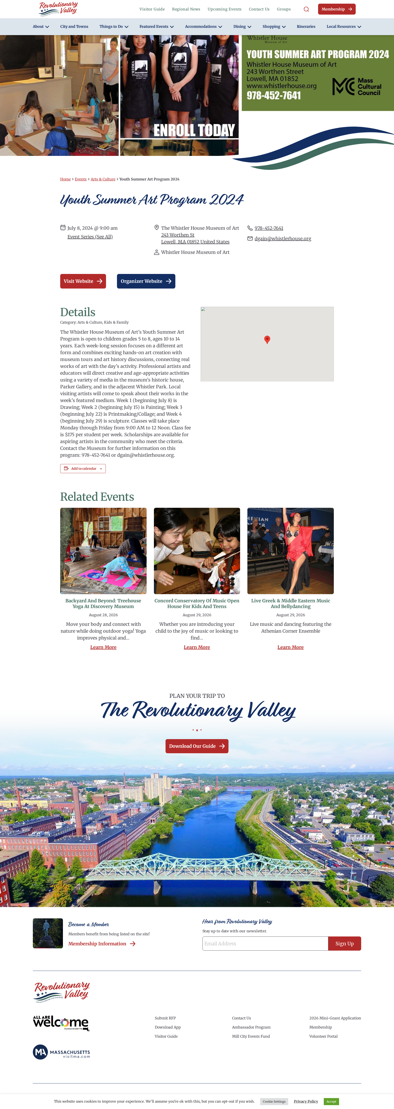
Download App (168, 1027)
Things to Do (111, 26)
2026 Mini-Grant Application (335, 1018)
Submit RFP (165, 1018)
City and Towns (74, 26)
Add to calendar (83, 469)
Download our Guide (192, 746)
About (38, 26)
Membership (333, 9)
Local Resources (341, 26)
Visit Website (78, 281)
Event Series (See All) (90, 237)
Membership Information (97, 944)
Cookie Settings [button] (274, 1102)
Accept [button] (331, 1102)
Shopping (271, 26)
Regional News (186, 9)
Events (81, 179)
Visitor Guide (152, 9)
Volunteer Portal (323, 1036)
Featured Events (154, 26)
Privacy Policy (306, 1101)
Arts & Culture (103, 179)
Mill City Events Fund (251, 1036)
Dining (239, 26)
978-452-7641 (269, 228)
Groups (284, 9)
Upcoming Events (225, 9)
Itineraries (306, 26)
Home (65, 179)
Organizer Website (141, 281)
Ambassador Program (251, 1027)
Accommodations (201, 26)
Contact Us (259, 9)
